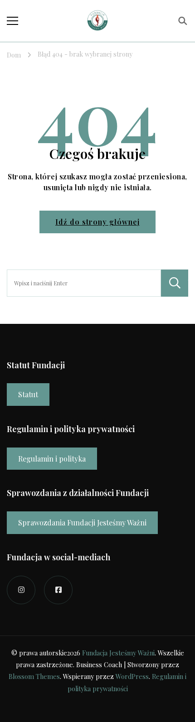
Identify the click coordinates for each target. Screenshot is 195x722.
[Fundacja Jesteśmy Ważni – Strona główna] (97, 21)
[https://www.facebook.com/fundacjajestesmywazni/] (58, 590)
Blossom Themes (34, 676)
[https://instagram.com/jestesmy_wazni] (21, 590)
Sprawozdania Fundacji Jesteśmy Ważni (82, 522)
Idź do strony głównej (97, 221)
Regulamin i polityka (52, 458)
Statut (28, 394)
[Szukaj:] (84, 283)
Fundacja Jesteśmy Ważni (118, 653)
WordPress (132, 676)
